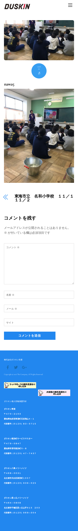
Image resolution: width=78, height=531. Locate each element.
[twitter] (16, 367)
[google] (24, 367)
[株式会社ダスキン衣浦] (17, 8)
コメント (13, 247)
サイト (10, 322)
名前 (10, 294)
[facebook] (8, 367)
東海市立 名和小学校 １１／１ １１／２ (44, 198)
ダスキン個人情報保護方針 (15, 401)
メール (11, 308)
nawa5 (9, 84)
